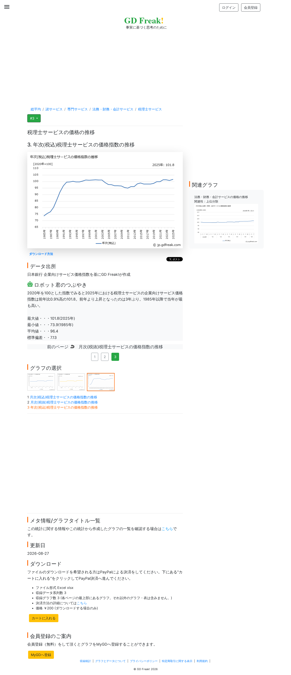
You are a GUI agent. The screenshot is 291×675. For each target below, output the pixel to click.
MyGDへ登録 (41, 655)
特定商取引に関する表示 (177, 661)
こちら (167, 528)
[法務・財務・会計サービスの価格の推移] (226, 223)
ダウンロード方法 (41, 254)
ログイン (229, 7)
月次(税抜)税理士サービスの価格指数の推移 (64, 402)
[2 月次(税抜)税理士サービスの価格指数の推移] (71, 382)
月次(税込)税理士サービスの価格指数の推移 (63, 397)
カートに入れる (44, 618)
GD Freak (144, 20)
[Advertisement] (145, 64)
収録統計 (85, 661)
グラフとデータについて (110, 661)
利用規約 (202, 661)
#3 (32, 118)
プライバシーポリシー (144, 661)
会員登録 (251, 7)
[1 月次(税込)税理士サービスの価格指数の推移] (41, 382)
